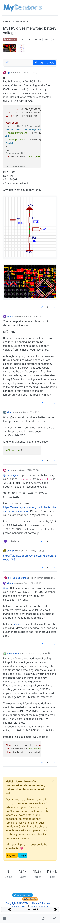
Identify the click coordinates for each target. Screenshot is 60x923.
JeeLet (10, 550)
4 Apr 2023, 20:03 (29, 72)
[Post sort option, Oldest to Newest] (7, 62)
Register (11, 855)
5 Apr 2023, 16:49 (32, 316)
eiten (9, 412)
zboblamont (13, 653)
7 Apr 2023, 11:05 (32, 550)
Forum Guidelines (41, 903)
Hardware (11, 39)
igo (8, 72)
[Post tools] (54, 306)
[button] (4, 918)
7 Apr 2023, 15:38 (32, 583)
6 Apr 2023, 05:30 (29, 470)
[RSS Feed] (53, 39)
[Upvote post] (42, 306)
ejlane (10, 316)
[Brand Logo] (22, 8)
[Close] (53, 781)
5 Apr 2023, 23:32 (31, 412)
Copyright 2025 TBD (17, 903)
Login (23, 855)
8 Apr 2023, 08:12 (38, 653)
